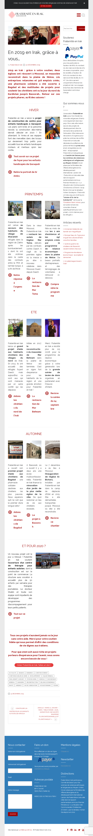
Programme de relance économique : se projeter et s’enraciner (73, 254)
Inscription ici (66, 766)
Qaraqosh (20, 682)
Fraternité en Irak (16, 65)
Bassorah (30, 672)
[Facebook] (68, 830)
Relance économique (47, 682)
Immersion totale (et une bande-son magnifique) (72, 230)
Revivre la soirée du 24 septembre (55, 401)
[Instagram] (71, 830)
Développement (35, 676)
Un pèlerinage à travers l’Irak (72, 262)
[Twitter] (79, 830)
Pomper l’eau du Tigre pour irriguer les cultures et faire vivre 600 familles (74, 237)
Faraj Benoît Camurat (16, 679)
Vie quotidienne (45, 685)
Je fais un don (46, 6)
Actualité (12, 672)
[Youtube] (83, 830)
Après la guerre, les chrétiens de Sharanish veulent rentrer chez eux (72, 246)
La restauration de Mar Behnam (36, 404)
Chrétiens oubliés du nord (18, 676)
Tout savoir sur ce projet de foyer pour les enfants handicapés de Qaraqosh (27, 160)
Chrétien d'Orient (41, 672)
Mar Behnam (51, 679)
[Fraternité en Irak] (25, 15)
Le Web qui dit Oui (25, 830)
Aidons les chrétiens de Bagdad (18, 520)
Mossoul (12, 682)
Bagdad (21, 672)
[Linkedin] (75, 830)
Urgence (19, 685)
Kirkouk (42, 679)
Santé (11, 685)
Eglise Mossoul (48, 676)
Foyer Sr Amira (32, 679)
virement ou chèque (41, 769)
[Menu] (79, 15)
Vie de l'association (30, 685)
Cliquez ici (65, 751)
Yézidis (55, 685)
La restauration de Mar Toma (36, 286)
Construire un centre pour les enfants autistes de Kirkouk (19, 711)
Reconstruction (32, 682)
